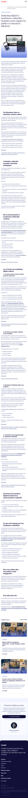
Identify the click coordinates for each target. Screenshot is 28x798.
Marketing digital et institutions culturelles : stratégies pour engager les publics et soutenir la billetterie (17, 8)
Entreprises (3, 763)
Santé (2, 765)
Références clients (5, 770)
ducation (3, 767)
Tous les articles (23, 619)
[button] (25, 1)
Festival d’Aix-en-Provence (8, 409)
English (5, 781)
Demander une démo (6, 778)
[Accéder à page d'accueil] (14, 745)
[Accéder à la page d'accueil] (6, 1)
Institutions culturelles (6, 761)
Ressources (4, 773)
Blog (2, 775)
